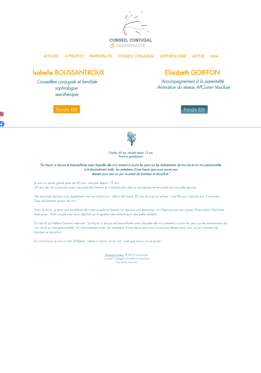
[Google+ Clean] (223, 257)
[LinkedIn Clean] (217, 257)
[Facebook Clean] (211, 257)
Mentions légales (114, 255)
